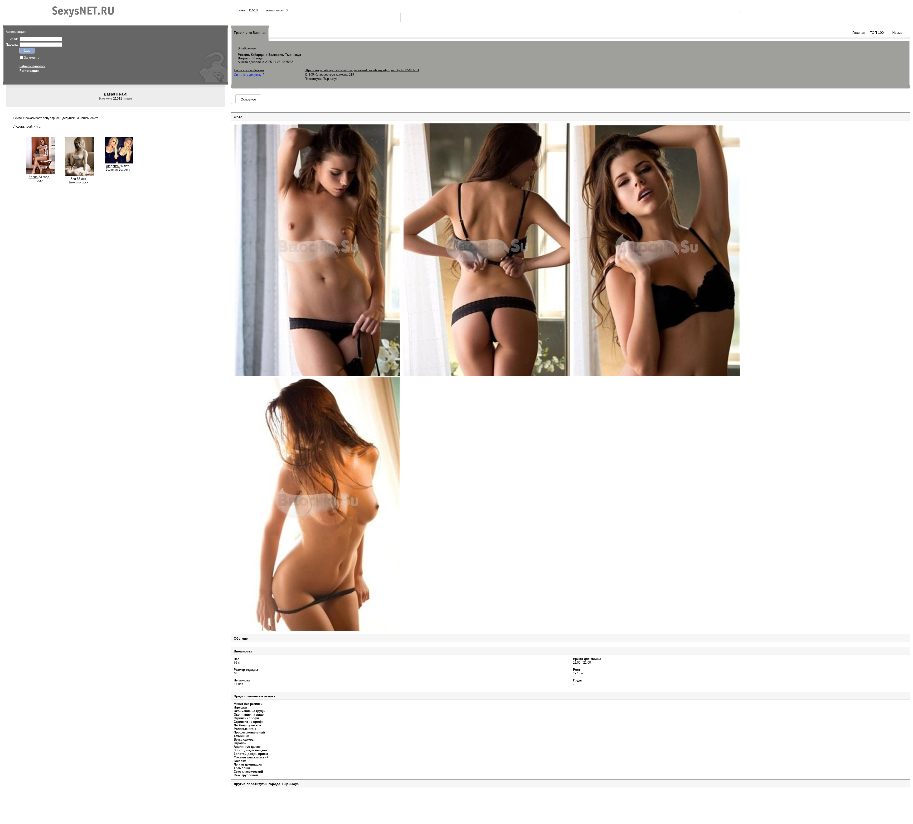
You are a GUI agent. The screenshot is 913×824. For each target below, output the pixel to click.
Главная (858, 32)
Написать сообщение (249, 70)
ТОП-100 (877, 32)
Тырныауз (293, 55)
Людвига (113, 166)
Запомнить (31, 57)
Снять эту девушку (248, 75)
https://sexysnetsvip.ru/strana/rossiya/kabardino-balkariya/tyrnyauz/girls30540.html (362, 70)
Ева (73, 179)
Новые (897, 32)
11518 (253, 10)
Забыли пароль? (32, 66)
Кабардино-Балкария (267, 55)
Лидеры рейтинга (26, 126)
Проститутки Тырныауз (321, 79)
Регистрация (29, 70)
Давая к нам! (115, 94)
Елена (34, 177)
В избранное (247, 48)
